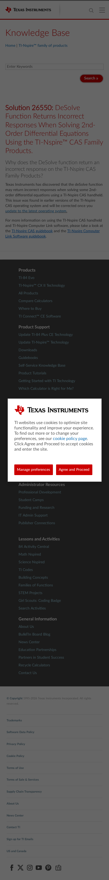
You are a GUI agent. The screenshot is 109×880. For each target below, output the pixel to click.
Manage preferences (33, 470)
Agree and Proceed (74, 470)
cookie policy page (70, 439)
